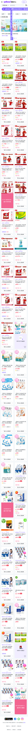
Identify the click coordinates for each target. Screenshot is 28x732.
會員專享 (11, 33)
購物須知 (19, 726)
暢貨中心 (11, 15)
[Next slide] (12, 47)
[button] (15, 38)
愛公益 (11, 36)
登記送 (11, 12)
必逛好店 (11, 27)
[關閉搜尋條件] (8, 5)
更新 (24, 722)
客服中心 (8, 726)
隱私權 (14, 729)
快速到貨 (11, 18)
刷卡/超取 (11, 30)
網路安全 (9, 729)
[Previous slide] (2, 47)
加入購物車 (8, 65)
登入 (24, 2)
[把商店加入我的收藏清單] (25, 347)
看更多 (11, 38)
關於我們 (14, 726)
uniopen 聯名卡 (18, 9)
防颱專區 (11, 24)
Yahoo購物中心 (10, 2)
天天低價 (11, 21)
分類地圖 (19, 729)
